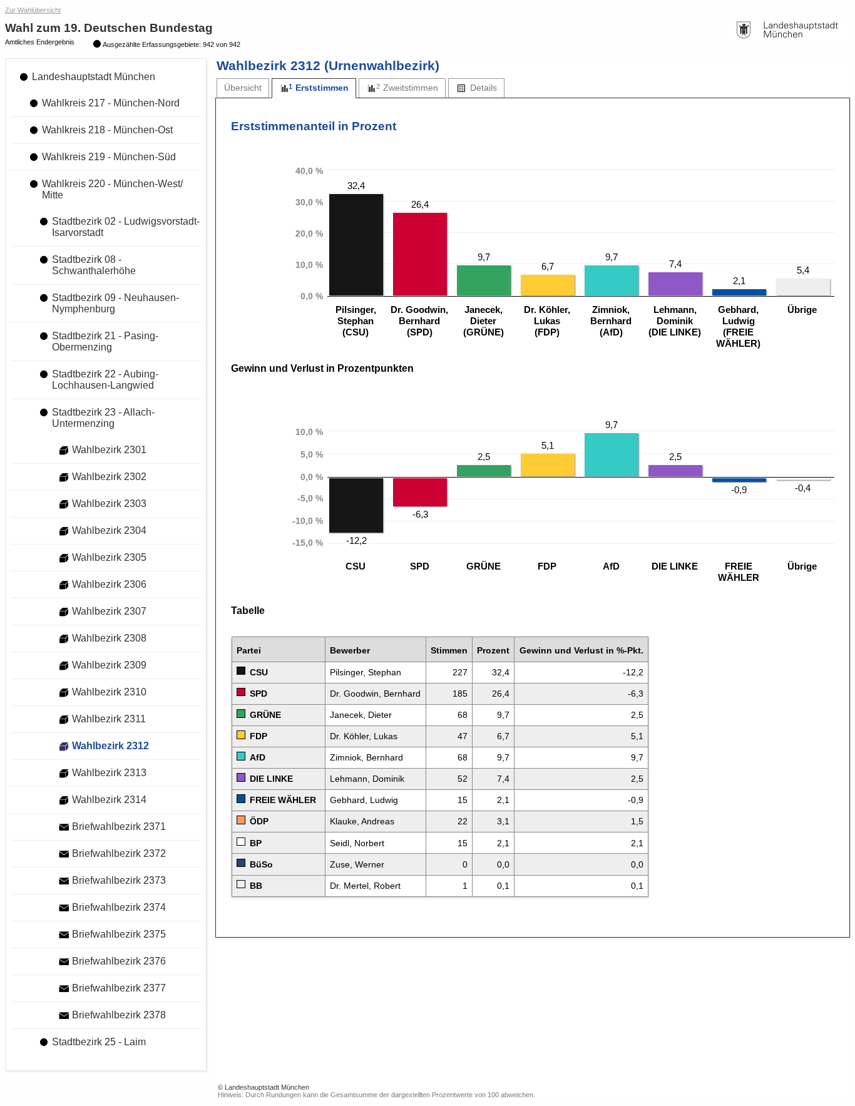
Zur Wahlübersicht (33, 10)
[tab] (243, 88)
